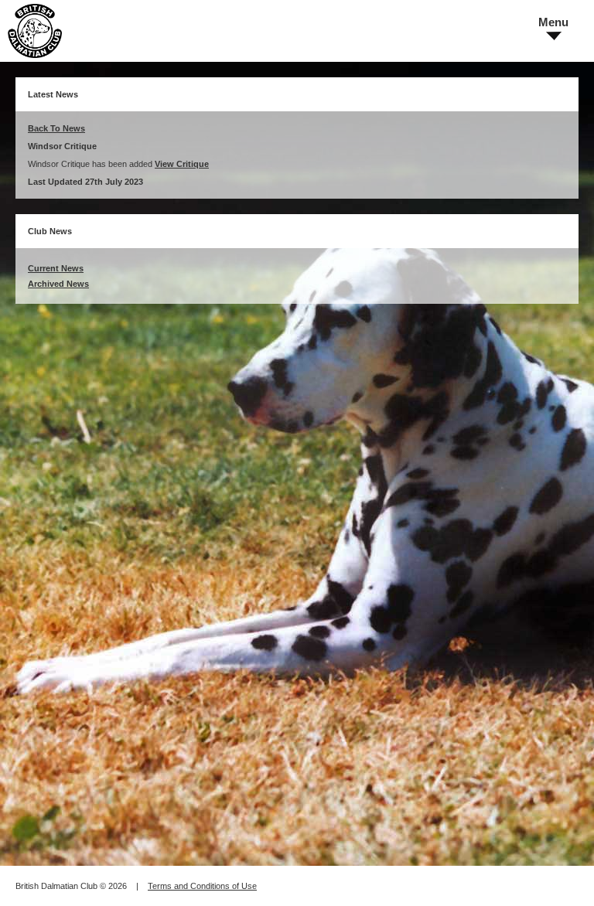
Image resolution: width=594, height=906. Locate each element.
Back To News (56, 128)
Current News (56, 268)
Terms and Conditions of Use (202, 886)
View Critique (182, 164)
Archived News (58, 283)
